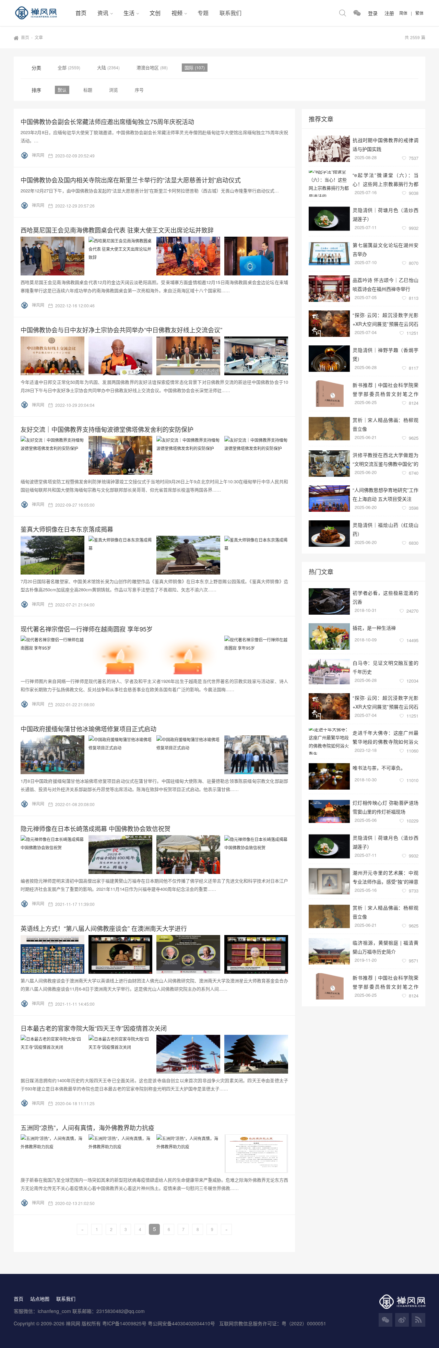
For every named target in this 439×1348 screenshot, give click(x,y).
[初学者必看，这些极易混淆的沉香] (329, 601)
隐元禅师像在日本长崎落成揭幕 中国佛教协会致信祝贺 (95, 828)
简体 (403, 13)
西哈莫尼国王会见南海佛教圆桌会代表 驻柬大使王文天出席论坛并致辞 (117, 229)
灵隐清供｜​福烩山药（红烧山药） (385, 529)
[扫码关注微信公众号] (357, 13)
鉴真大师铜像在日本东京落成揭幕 (67, 528)
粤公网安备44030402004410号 (182, 1323)
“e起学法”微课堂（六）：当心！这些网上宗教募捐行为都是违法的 (385, 179)
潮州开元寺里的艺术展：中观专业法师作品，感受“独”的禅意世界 (385, 877)
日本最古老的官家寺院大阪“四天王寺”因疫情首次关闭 (94, 1028)
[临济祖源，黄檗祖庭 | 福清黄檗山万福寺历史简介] (329, 951)
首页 (80, 13)
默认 (62, 89)
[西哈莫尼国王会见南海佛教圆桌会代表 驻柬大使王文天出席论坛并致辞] (156, 256)
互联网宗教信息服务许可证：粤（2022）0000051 (272, 1323)
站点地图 (39, 1298)
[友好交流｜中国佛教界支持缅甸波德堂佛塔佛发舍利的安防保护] (156, 455)
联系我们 (230, 13)
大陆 (102, 67)
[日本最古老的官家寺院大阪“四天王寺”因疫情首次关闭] (156, 1054)
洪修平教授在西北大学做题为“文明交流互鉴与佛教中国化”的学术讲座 (385, 459)
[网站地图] (418, 1320)
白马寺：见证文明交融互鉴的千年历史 (385, 667)
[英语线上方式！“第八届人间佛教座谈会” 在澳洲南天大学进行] (156, 954)
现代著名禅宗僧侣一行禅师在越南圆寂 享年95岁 (87, 628)
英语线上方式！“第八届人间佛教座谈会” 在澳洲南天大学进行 (104, 928)
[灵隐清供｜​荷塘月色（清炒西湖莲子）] (329, 218)
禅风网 (38, 155)
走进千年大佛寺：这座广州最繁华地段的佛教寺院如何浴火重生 (385, 737)
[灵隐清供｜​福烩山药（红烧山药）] (329, 533)
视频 (176, 13)
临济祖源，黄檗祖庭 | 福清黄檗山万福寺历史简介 (385, 947)
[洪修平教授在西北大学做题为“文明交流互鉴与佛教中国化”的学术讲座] (329, 463)
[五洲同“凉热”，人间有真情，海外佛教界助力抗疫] (156, 1153)
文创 (155, 13)
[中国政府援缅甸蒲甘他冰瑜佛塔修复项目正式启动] (156, 754)
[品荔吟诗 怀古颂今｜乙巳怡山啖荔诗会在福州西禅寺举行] (329, 288)
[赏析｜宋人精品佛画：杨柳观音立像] (329, 428)
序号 (139, 89)
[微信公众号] (385, 1320)
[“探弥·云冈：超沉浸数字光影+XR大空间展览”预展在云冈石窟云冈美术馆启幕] (329, 323)
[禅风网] (42, 13)
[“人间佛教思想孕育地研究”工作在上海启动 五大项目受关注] (329, 498)
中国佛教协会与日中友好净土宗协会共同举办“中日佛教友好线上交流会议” (121, 329)
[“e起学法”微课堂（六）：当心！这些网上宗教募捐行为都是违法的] (329, 183)
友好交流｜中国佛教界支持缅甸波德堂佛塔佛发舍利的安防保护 (107, 429)
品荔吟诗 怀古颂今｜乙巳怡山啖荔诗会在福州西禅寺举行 (385, 284)
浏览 (113, 89)
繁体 (419, 13)
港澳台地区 (148, 67)
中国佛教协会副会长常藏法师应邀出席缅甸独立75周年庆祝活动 (107, 121)
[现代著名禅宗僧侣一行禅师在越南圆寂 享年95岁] (156, 655)
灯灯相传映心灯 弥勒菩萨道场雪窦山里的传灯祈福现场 (385, 807)
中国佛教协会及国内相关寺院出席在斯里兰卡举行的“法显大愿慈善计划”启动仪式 (131, 179)
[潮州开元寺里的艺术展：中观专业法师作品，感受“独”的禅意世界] (329, 881)
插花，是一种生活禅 (374, 627)
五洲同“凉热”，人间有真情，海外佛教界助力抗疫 (87, 1127)
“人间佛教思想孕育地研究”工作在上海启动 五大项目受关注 (385, 494)
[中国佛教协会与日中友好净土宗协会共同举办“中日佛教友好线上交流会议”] (156, 355)
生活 (128, 13)
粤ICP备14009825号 (124, 1323)
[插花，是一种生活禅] (329, 636)
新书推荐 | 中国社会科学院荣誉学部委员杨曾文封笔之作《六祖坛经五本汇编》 (385, 389)
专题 (203, 13)
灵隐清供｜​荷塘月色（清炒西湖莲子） (385, 214)
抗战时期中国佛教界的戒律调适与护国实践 (385, 144)
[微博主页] (402, 1320)
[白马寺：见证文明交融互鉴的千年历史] (329, 671)
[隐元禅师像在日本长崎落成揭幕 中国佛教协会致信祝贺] (156, 854)
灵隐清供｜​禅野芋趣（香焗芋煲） (385, 354)
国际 (190, 67)
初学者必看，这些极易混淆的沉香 (385, 597)
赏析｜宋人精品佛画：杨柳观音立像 (385, 424)
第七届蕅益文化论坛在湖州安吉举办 (385, 249)
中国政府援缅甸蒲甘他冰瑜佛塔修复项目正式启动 (88, 728)
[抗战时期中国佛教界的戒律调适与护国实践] (329, 148)
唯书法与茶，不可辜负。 (379, 767)
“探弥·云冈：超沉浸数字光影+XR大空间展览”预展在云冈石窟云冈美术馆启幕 (385, 319)
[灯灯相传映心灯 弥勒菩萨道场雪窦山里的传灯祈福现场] (329, 811)
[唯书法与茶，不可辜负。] (329, 776)
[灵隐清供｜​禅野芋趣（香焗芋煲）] (329, 358)
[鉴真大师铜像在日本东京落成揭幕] (156, 555)
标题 (87, 89)
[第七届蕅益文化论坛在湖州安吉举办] (329, 253)
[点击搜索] (342, 13)
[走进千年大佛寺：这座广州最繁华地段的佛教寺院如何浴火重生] (329, 741)
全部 (63, 67)
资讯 (102, 13)
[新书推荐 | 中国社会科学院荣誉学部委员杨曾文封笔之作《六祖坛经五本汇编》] (329, 393)
